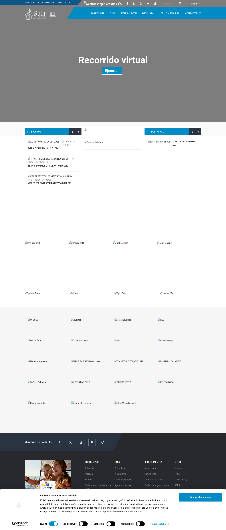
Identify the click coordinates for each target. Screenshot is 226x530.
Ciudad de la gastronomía (157, 485)
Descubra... (148, 13)
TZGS (177, 474)
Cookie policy (180, 479)
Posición (89, 474)
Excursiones (150, 474)
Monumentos (151, 468)
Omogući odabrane (200, 497)
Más (29, 270)
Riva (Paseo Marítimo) (172, 249)
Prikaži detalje (158, 524)
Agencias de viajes (124, 485)
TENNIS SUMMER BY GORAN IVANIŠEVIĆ (48, 166)
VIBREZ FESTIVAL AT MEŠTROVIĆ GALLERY (49, 183)
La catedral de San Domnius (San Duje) (91, 249)
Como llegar (120, 468)
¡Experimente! (129, 13)
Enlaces (178, 468)
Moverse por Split (123, 479)
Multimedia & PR (170, 13)
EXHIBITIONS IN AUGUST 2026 (43, 148)
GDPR (177, 485)
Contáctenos (193, 13)
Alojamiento (120, 474)
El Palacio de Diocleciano (131, 249)
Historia (88, 479)
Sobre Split (97, 13)
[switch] (83, 523)
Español (195, 3)
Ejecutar (112, 71)
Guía (112, 13)
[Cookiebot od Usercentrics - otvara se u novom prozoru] (19, 524)
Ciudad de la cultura (154, 479)
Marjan (32, 249)
